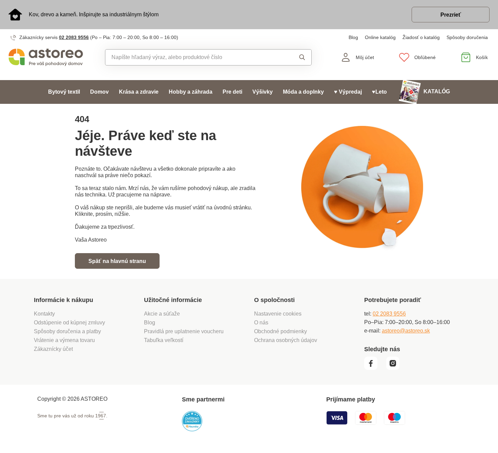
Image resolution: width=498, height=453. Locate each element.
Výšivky (262, 92)
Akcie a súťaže (162, 314)
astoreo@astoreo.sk (406, 331)
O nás (261, 322)
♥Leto (379, 92)
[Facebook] (374, 368)
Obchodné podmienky (280, 331)
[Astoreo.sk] (45, 57)
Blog (353, 37)
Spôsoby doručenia (467, 37)
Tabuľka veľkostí (163, 340)
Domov (99, 92)
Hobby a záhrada (190, 92)
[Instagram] (395, 368)
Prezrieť (450, 15)
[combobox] (193, 57)
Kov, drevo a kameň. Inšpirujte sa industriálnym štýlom (94, 14)
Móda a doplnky (303, 92)
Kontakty (44, 314)
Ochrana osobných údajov (285, 340)
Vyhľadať (296, 57)
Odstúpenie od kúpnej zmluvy (69, 322)
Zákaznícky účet (53, 349)
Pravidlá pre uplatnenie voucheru (184, 331)
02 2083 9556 (74, 37)
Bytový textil (64, 92)
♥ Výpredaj (348, 92)
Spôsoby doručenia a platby (67, 331)
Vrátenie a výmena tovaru (64, 340)
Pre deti (232, 92)
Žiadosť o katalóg (421, 37)
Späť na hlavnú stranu (117, 261)
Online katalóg (380, 37)
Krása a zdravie (139, 92)
